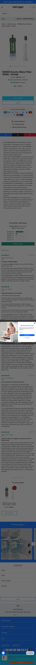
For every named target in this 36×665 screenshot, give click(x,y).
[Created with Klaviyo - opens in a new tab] (18, 342)
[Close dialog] (35, 323)
